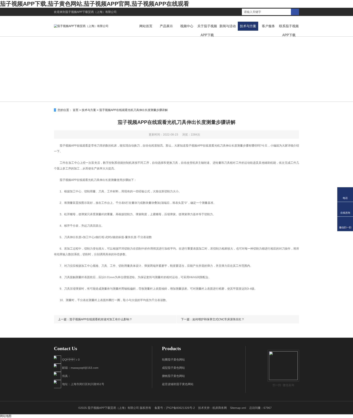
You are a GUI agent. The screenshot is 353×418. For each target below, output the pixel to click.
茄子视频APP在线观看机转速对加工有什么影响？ (100, 319)
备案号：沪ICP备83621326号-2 (174, 407)
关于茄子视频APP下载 (207, 30)
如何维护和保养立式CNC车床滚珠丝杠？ (218, 319)
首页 (75, 110)
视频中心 (186, 26)
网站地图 (5, 416)
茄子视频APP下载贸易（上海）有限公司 (91, 11)
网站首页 (145, 26)
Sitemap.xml (238, 407)
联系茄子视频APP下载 (289, 30)
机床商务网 (219, 407)
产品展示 (166, 26)
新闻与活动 (227, 26)
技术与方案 (248, 26)
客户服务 (268, 26)
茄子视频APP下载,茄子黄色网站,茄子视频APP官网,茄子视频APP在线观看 (94, 4)
